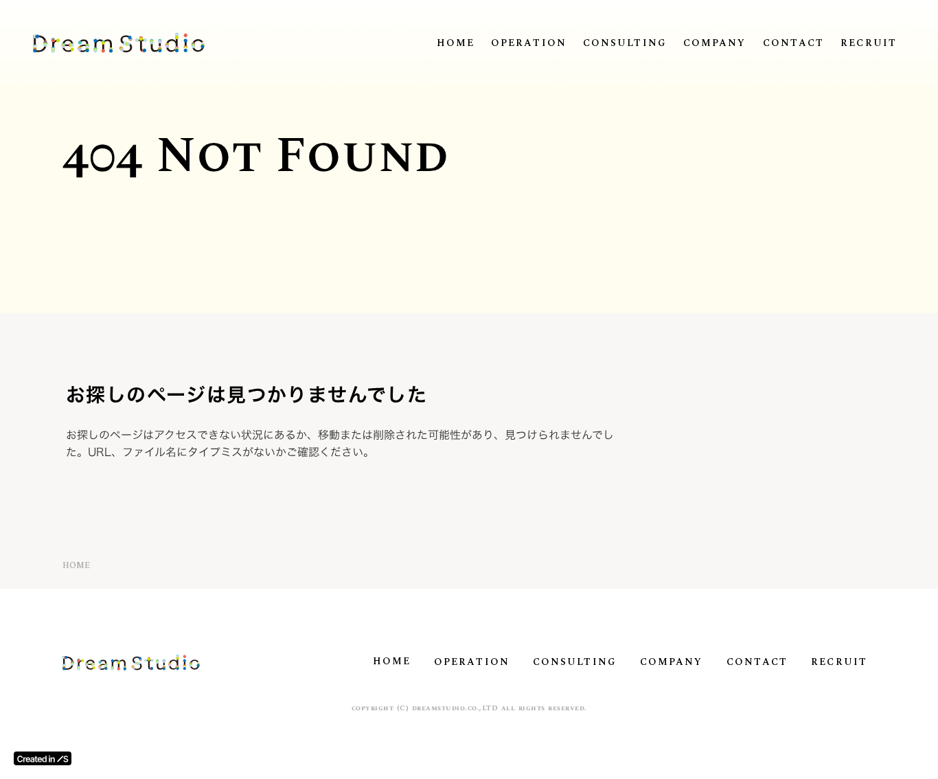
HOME (455, 43)
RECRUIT (868, 43)
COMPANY (714, 43)
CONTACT (794, 43)
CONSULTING (625, 43)
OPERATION (529, 43)
